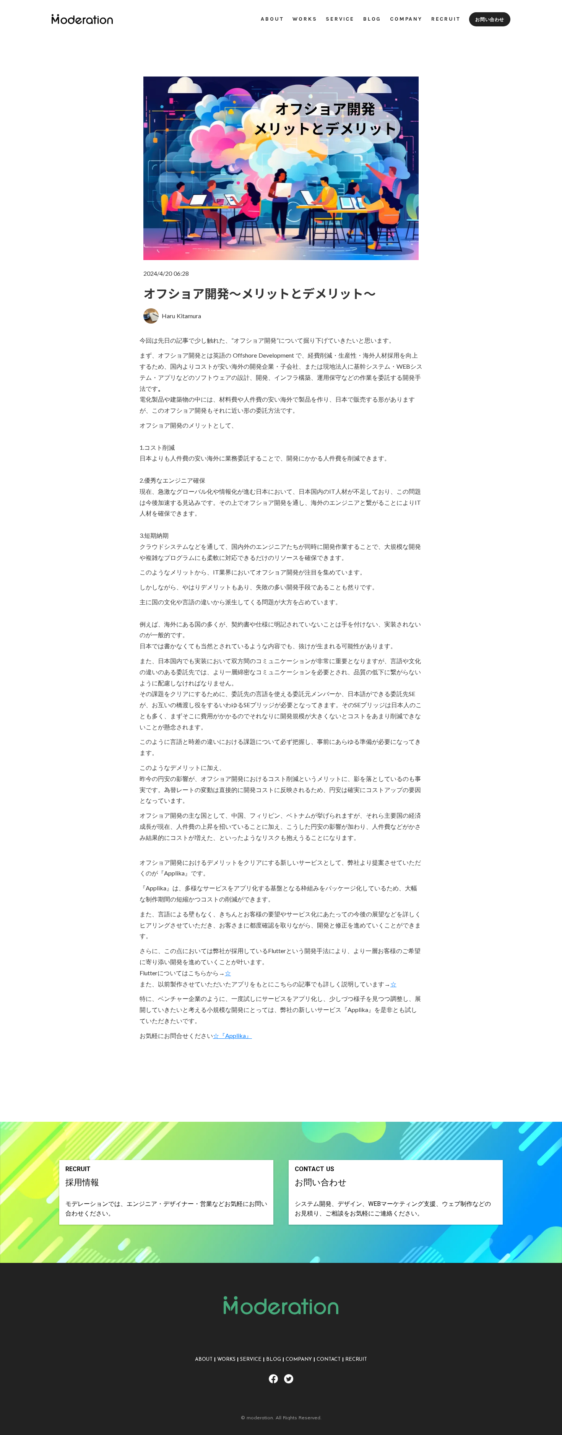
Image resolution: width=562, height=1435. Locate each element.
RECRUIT (356, 1359)
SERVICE (251, 1359)
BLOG (273, 1359)
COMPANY (299, 1359)
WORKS (226, 1359)
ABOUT (204, 1359)
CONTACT (329, 1359)
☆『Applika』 (232, 1035)
